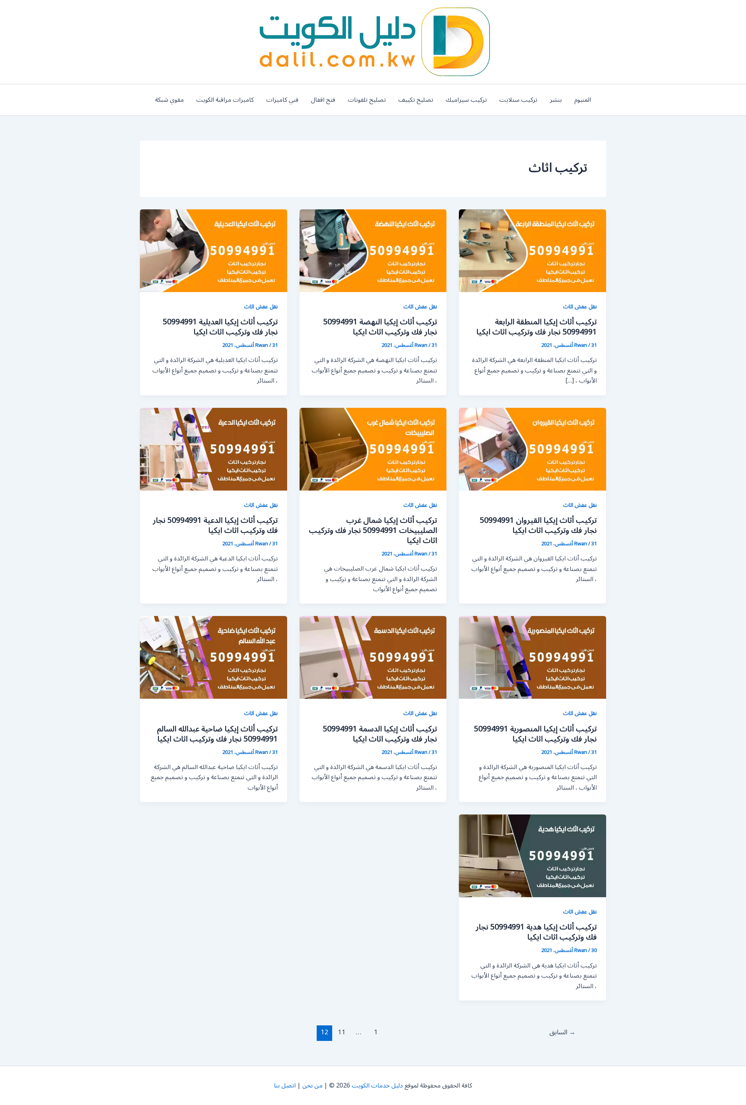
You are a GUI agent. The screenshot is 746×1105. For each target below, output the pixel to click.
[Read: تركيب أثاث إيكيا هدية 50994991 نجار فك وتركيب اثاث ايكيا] (532, 855)
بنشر (556, 99)
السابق (562, 1032)
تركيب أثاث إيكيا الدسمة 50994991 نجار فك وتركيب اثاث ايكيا (380, 734)
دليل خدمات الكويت (377, 1085)
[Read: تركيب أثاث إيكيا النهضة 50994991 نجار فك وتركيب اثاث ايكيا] (373, 250)
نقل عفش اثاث (580, 306)
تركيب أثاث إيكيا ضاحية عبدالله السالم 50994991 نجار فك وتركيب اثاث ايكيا (217, 734)
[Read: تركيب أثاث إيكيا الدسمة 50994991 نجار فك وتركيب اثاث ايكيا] (373, 657)
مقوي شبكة (169, 99)
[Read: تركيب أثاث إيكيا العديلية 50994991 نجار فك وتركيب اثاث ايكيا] (213, 250)
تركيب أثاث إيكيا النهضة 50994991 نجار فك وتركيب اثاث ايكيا (380, 327)
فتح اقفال (323, 99)
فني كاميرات (282, 99)
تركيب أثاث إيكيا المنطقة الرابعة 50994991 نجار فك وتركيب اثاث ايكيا (536, 327)
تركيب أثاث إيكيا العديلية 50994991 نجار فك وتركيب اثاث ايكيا (220, 327)
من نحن (312, 1085)
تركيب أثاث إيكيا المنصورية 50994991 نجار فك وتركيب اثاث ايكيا (535, 734)
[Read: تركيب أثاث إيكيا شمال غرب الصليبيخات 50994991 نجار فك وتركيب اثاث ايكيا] (373, 448)
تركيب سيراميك (466, 99)
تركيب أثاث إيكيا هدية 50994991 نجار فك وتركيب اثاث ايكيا (536, 932)
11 (341, 1032)
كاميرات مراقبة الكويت (225, 99)
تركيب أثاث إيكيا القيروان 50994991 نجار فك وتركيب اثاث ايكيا (538, 525)
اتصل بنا (285, 1085)
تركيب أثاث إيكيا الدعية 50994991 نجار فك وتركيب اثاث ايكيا (215, 525)
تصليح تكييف (415, 99)
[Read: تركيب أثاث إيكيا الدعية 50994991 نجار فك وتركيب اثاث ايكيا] (213, 448)
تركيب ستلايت (518, 99)
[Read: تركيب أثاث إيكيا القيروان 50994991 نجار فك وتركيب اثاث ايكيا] (532, 448)
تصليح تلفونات (367, 99)
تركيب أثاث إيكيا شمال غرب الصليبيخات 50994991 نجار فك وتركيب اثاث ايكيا (373, 530)
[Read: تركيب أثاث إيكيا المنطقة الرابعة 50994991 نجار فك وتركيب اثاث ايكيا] (532, 250)
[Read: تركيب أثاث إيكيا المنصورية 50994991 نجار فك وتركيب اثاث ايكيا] (532, 657)
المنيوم (582, 99)
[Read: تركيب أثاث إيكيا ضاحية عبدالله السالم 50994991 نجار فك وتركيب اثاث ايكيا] (213, 657)
